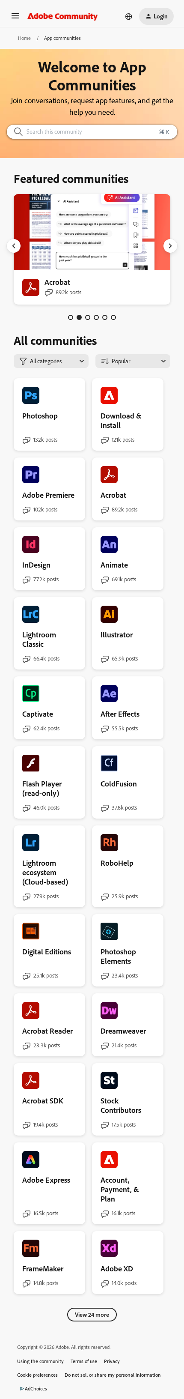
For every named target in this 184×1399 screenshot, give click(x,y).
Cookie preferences (37, 1375)
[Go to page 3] (87, 317)
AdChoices (36, 1388)
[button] (15, 18)
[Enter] (15, 132)
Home (24, 38)
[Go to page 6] (113, 317)
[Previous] (14, 246)
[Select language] (129, 16)
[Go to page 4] (96, 317)
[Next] (170, 246)
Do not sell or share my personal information (113, 1375)
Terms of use (84, 1361)
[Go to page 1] (70, 317)
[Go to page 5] (104, 317)
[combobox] (92, 132)
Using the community (40, 1361)
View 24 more (92, 1314)
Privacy (112, 1361)
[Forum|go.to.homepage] (62, 16)
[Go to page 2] (79, 317)
